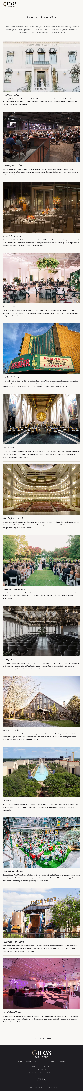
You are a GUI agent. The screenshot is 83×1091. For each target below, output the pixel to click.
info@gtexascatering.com (46, 1073)
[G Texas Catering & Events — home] (9, 4)
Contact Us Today (41, 1038)
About (20, 1061)
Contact (52, 1061)
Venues (28, 1061)
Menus (36, 1061)
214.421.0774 (32, 1073)
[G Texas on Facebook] (44, 1079)
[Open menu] (77, 5)
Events (43, 1061)
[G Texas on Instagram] (39, 1079)
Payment (62, 1061)
